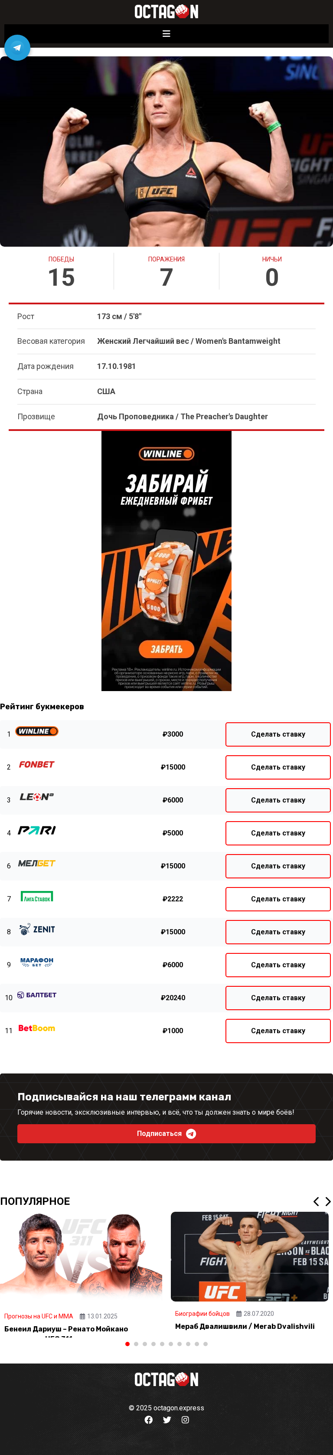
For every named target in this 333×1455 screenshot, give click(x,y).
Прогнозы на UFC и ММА (38, 1316)
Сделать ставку (278, 734)
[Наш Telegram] (17, 48)
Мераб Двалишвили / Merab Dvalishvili (245, 1326)
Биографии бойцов (202, 1313)
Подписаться (159, 1133)
